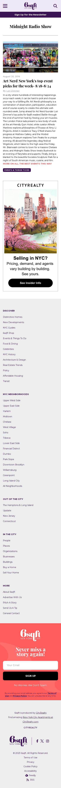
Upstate (7, 510)
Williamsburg (9, 470)
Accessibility (30, 771)
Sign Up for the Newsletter (30, 14)
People (6, 540)
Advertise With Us (12, 597)
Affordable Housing (13, 375)
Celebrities (8, 349)
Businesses (9, 556)
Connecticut (9, 521)
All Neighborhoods (12, 486)
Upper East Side (11, 405)
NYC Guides (9, 327)
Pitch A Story (10, 602)
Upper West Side (11, 400)
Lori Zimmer (13, 91)
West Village (9, 427)
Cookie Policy (30, 766)
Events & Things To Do (16, 170)
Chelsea (7, 422)
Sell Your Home (11, 572)
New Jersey (9, 516)
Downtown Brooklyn (13, 464)
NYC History (9, 354)
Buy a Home (9, 567)
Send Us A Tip (10, 608)
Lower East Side (11, 443)
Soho (5, 432)
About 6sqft (9, 592)
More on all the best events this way (27, 163)
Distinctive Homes (12, 317)
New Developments (13, 322)
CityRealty (41, 713)
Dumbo (7, 454)
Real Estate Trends (13, 365)
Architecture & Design (14, 359)
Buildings (7, 562)
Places (6, 546)
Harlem (7, 411)
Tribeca (6, 438)
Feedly (32, 775)
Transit (6, 381)
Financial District (11, 448)
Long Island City (11, 480)
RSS (32, 779)
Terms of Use (30, 757)
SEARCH (56, 6)
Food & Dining (10, 343)
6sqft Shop (8, 333)
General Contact (11, 613)
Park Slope (8, 459)
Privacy (30, 762)
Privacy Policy (20, 696)
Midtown (7, 416)
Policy (6, 370)
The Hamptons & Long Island (18, 505)
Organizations (10, 551)
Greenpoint (9, 475)
